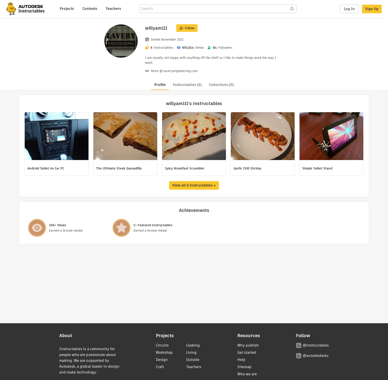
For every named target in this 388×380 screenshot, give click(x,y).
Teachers (113, 8)
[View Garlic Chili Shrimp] (263, 136)
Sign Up (372, 8)
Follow (189, 28)
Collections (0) (221, 84)
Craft (160, 366)
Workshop (164, 352)
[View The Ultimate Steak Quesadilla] (125, 136)
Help (241, 359)
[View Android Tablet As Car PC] (56, 136)
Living (191, 352)
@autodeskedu (315, 355)
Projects (67, 8)
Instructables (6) (187, 84)
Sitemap (244, 366)
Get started (246, 352)
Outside (192, 359)
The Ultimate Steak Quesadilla (119, 168)
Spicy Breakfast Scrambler (185, 168)
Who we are (247, 374)
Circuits (162, 345)
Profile (160, 84)
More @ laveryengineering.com (174, 71)
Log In (349, 8)
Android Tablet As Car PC (45, 168)
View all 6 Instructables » (194, 185)
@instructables (316, 345)
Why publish (248, 345)
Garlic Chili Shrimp (247, 168)
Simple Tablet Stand (317, 168)
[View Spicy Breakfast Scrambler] (194, 136)
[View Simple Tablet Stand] (331, 136)
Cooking (193, 345)
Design (162, 359)
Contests (89, 8)
